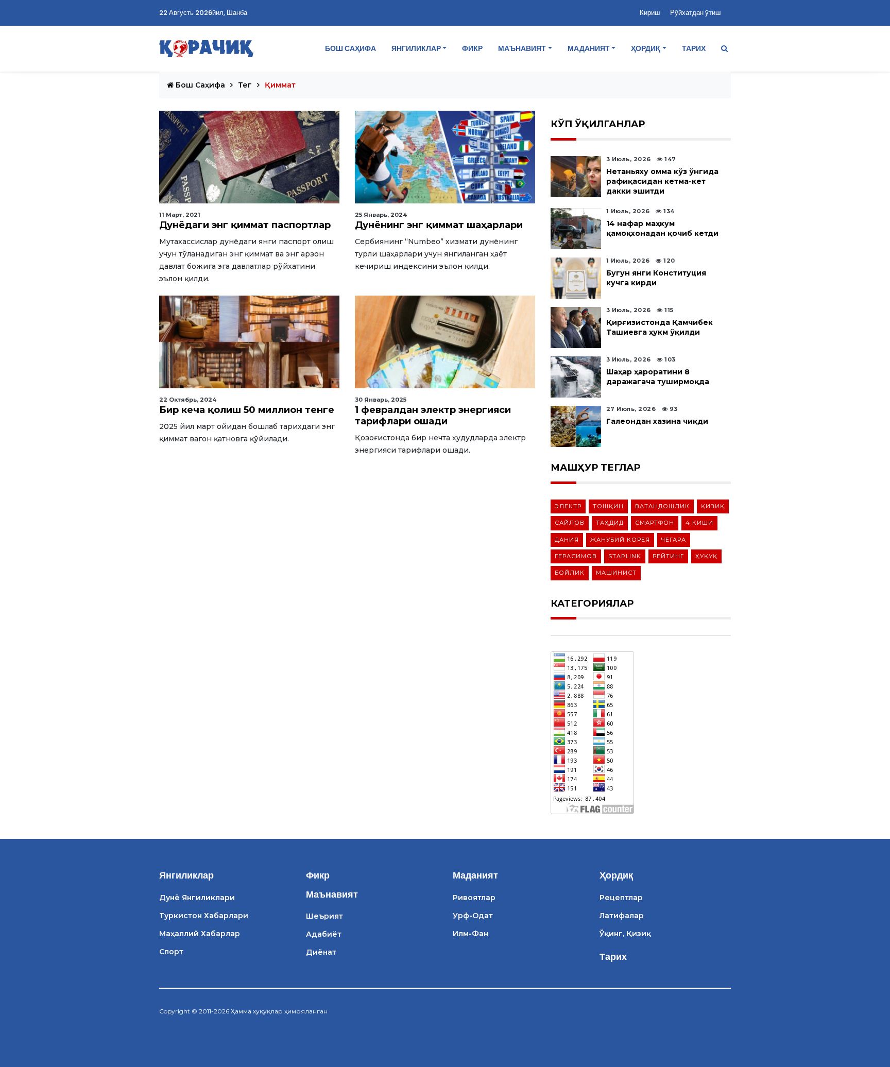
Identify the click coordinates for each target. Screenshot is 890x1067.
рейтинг (668, 556)
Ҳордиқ (645, 48)
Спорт (171, 951)
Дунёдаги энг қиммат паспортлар (245, 225)
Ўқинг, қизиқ (625, 933)
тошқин (608, 506)
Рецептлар (621, 897)
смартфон (654, 522)
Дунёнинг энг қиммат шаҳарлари (439, 225)
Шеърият (324, 916)
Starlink (624, 556)
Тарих (694, 48)
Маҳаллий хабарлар (199, 933)
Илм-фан (470, 933)
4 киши (699, 522)
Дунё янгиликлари (197, 897)
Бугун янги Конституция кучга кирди (656, 277)
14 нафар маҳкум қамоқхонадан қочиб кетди (662, 228)
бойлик (570, 572)
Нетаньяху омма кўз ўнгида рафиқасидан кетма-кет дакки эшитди (662, 181)
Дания (567, 539)
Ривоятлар (474, 897)
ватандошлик (662, 506)
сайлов (570, 522)
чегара (673, 539)
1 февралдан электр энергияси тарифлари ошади (433, 415)
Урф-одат (473, 915)
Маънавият (522, 48)
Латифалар (622, 915)
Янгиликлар (416, 48)
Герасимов (576, 556)
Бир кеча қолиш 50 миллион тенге (246, 410)
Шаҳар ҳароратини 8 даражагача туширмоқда (657, 376)
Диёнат (321, 952)
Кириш (650, 13)
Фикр (472, 48)
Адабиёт (323, 934)
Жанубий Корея (620, 539)
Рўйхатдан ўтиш (695, 13)
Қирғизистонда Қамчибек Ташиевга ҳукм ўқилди (659, 327)
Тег (245, 85)
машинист (616, 572)
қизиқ (713, 506)
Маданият (589, 48)
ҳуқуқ (706, 556)
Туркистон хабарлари (203, 915)
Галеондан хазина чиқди (657, 421)
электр (568, 506)
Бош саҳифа (350, 48)
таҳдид (610, 522)
